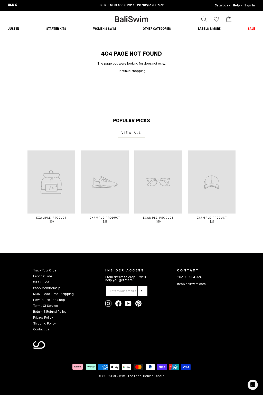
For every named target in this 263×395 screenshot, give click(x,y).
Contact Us (41, 329)
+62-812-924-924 (189, 277)
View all (131, 133)
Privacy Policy (43, 317)
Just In (13, 29)
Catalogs (221, 5)
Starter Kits (56, 29)
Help (236, 5)
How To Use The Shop (49, 300)
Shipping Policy (44, 323)
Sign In (250, 5)
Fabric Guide (42, 276)
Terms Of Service (45, 306)
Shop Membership (46, 288)
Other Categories (157, 29)
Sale (251, 29)
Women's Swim (104, 29)
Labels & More (209, 29)
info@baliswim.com (191, 284)
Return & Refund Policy (49, 311)
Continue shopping (131, 71)
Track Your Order (45, 270)
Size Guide (41, 282)
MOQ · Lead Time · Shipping (53, 294)
